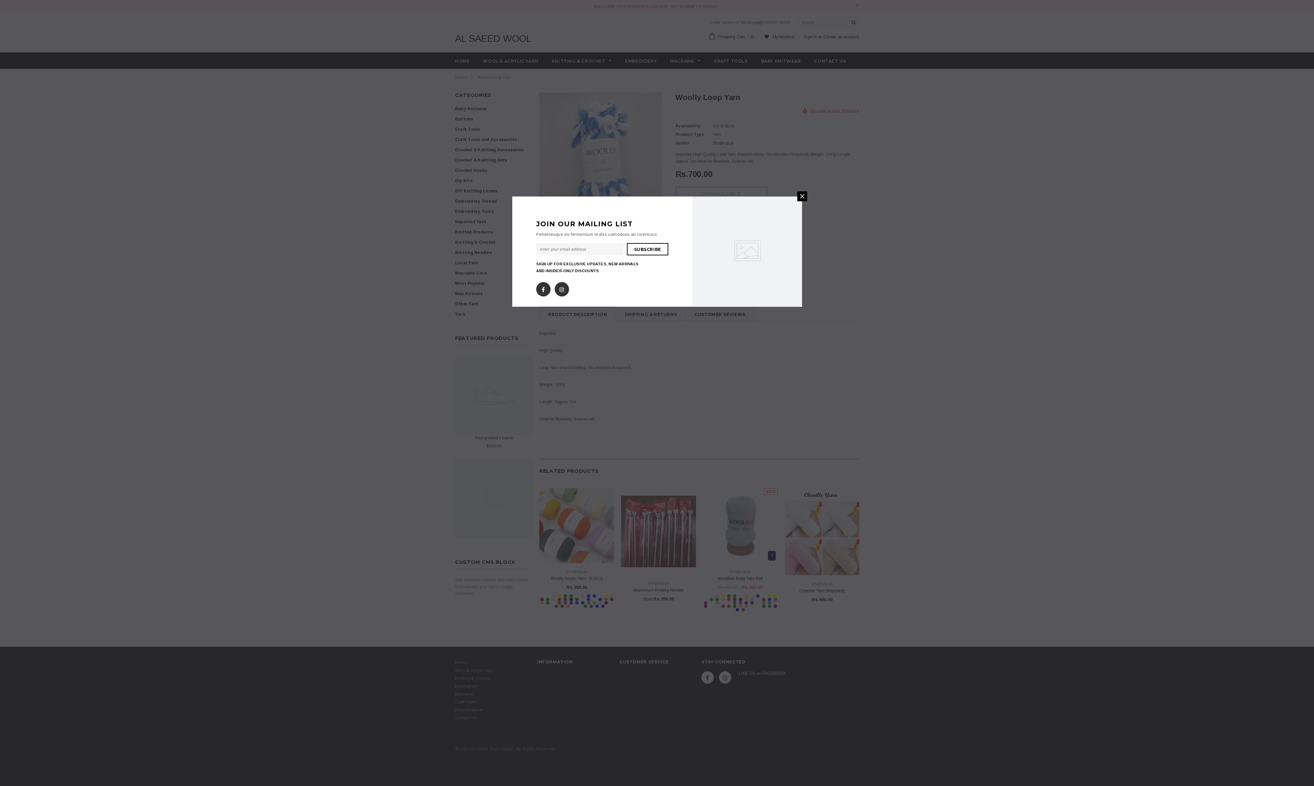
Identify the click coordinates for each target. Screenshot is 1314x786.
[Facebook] (543, 288)
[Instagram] (561, 288)
